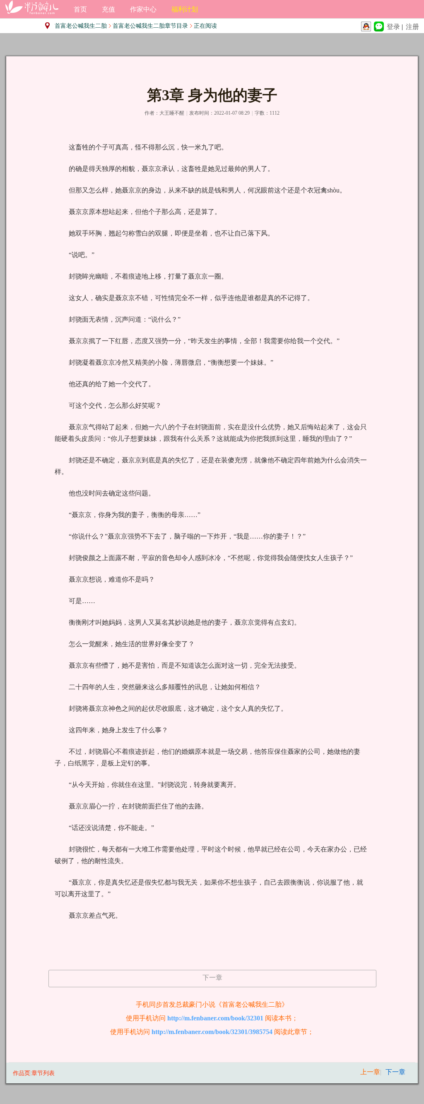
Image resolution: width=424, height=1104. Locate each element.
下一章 (212, 977)
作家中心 (143, 9)
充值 (108, 9)
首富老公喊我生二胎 (81, 26)
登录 (393, 26)
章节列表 (43, 1073)
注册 (412, 26)
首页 (80, 9)
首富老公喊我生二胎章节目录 (150, 26)
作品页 (21, 1073)
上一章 (370, 1071)
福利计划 (184, 9)
